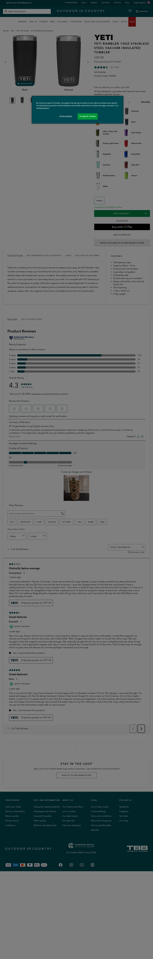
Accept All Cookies (87, 116)
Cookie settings (65, 116)
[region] (77, 109)
